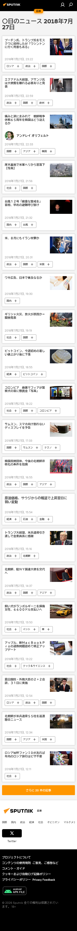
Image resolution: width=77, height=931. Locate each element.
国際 (44, 66)
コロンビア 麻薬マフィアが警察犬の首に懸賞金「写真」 (25, 389)
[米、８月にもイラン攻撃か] (61, 245)
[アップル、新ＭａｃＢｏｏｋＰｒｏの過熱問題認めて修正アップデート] (61, 648)
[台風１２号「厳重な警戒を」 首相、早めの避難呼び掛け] (61, 207)
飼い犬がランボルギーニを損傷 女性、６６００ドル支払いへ (26, 608)
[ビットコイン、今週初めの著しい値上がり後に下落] (61, 356)
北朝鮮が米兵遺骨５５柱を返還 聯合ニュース (26, 717)
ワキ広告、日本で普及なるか (23, 278)
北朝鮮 (26, 555)
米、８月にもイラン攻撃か (22, 238)
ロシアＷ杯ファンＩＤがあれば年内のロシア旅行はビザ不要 (25, 754)
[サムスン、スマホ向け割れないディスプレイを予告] (61, 430)
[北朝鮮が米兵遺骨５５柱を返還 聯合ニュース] (61, 721)
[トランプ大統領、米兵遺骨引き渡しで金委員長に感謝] (61, 538)
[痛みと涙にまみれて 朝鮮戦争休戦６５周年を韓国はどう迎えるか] (61, 122)
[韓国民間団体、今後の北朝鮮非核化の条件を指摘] (61, 466)
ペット (26, 629)
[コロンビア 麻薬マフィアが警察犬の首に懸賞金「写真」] (61, 393)
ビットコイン (30, 374)
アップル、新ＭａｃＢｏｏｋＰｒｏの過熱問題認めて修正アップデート (25, 646)
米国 (41, 264)
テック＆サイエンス (34, 665)
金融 (41, 519)
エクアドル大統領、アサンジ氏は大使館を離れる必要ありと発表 (25, 83)
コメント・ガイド (13, 868)
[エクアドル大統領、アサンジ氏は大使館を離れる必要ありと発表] (61, 85)
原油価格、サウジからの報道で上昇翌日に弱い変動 (36, 500)
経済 (9, 374)
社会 (9, 187)
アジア (26, 151)
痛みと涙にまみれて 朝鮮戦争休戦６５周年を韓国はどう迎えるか (25, 120)
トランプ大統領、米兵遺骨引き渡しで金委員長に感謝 (25, 534)
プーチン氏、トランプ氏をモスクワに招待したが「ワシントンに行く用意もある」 (25, 44)
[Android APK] (15, 891)
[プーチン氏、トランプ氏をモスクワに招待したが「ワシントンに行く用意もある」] (61, 47)
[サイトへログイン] (63, 4)
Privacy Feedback (43, 880)
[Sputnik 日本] (12, 6)
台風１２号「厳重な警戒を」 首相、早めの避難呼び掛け (25, 203)
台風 (25, 224)
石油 (25, 519)
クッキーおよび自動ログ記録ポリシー (26, 874)
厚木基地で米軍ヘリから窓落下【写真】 (25, 166)
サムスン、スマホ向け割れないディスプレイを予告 (25, 426)
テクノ (48, 447)
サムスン (28, 447)
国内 (9, 224)
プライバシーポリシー (16, 880)
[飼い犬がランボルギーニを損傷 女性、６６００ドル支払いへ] (61, 612)
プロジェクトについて (16, 857)
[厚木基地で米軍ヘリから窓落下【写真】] (61, 170)
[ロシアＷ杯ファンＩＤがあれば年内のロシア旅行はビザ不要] (61, 758)
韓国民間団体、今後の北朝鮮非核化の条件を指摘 (25, 462)
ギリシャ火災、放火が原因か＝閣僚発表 (25, 316)
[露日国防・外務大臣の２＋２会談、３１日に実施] (61, 685)
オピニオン (53, 822)
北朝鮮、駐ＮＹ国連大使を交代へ (25, 571)
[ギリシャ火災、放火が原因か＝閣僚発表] (61, 320)
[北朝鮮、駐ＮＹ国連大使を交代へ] (61, 575)
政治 (27, 66)
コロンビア (45, 410)
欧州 (41, 102)
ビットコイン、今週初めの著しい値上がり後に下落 (25, 352)
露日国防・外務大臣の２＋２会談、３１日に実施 (25, 681)
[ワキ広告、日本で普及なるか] (61, 283)
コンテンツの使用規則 (16, 863)
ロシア (10, 66)
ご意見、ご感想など (45, 863)
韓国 (44, 151)
